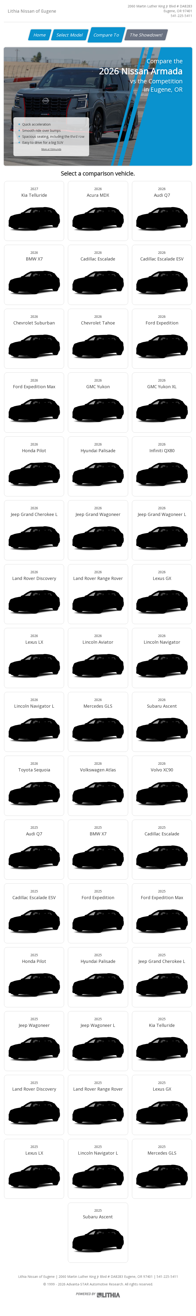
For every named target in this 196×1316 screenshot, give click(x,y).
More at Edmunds (51, 149)
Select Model (70, 35)
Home (40, 35)
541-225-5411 (181, 15)
